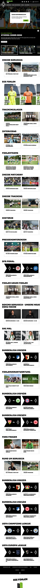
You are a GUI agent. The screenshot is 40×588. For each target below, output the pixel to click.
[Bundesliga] (20, 573)
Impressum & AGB (6, 567)
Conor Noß (4, 41)
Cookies (35, 567)
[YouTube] (24, 1)
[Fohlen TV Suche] (30, 1)
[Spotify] (28, 1)
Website (23, 570)
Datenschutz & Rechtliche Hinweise (20, 567)
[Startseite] (3, 4)
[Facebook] (22, 1)
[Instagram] (26, 1)
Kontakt (17, 570)
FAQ (30, 567)
